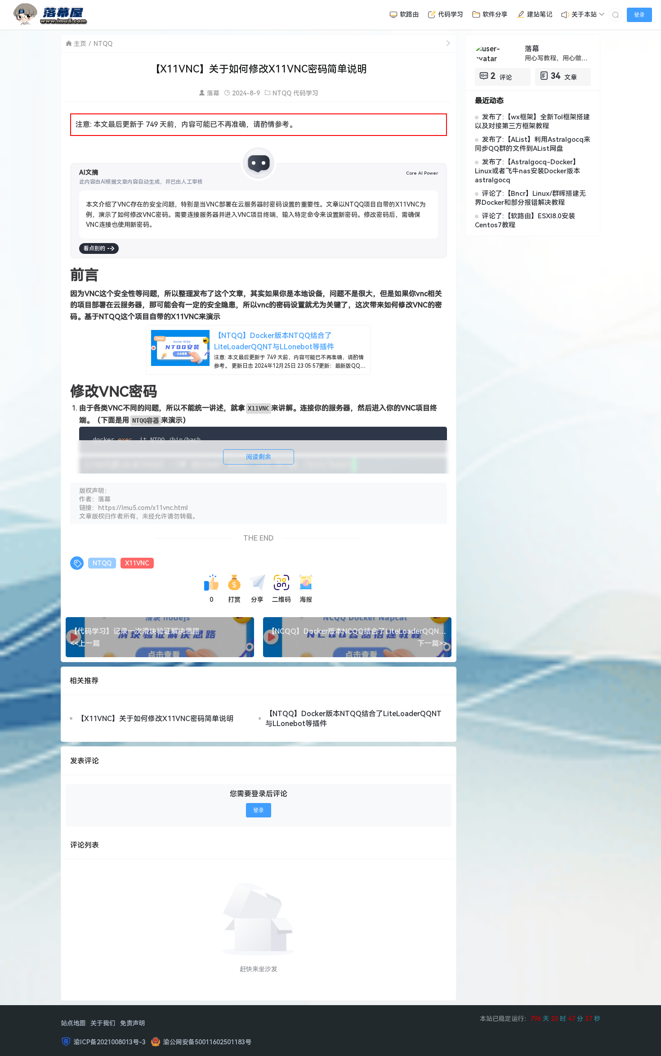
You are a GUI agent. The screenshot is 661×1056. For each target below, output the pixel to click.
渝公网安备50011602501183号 (207, 1042)
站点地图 (73, 1023)
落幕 (213, 93)
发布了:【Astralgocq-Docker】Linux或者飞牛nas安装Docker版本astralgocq (527, 170)
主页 (80, 43)
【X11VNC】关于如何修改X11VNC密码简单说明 (155, 718)
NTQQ (103, 43)
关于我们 (103, 1023)
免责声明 (132, 1023)
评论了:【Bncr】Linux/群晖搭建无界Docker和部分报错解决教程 (530, 198)
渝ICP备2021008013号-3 (110, 1042)
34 (555, 75)
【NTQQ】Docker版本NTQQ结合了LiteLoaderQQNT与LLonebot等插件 (353, 718)
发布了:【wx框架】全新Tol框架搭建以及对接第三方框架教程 (532, 121)
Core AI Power (422, 173)
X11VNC (137, 563)
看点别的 (94, 248)
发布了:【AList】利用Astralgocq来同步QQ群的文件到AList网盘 (532, 144)
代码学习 (305, 93)
